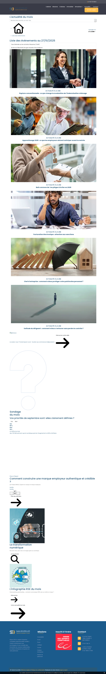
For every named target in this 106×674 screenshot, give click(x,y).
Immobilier (70, 7)
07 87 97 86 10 (92, 2)
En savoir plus (81, 672)
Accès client (91, 10)
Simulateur (78, 7)
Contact (95, 7)
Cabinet (48, 7)
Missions (55, 7)
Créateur (62, 7)
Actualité (87, 7)
